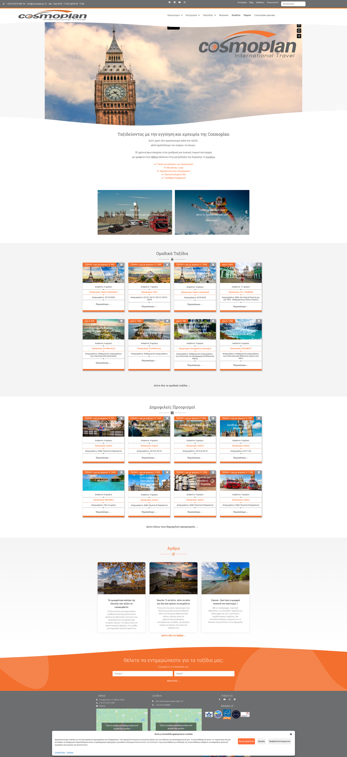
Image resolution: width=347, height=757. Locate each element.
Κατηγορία (191, 15)
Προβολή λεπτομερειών (279, 741)
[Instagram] (185, 2)
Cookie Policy (60, 752)
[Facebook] (170, 2)
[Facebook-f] (220, 699)
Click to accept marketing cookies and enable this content (122, 727)
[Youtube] (180, 2)
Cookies (70, 752)
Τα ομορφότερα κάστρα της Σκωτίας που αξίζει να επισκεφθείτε (121, 603)
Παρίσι (247, 15)
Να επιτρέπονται (246, 741)
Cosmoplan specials (264, 15)
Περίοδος (208, 15)
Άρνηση (261, 741)
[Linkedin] (175, 2)
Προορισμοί (173, 15)
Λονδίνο (236, 15)
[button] (291, 734)
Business (223, 15)
